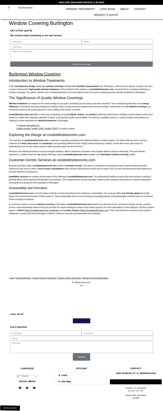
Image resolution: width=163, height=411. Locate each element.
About (124, 9)
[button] (13, 69)
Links (64, 375)
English (25, 376)
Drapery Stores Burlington (69, 278)
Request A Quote (106, 14)
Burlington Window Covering (35, 74)
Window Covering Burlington (95, 278)
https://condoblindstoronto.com (94, 210)
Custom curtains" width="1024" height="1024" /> (38, 128)
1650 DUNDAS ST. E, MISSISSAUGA (136, 373)
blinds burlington (23, 278)
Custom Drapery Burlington (44, 278)
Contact (140, 9)
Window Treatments (80, 9)
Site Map (66, 381)
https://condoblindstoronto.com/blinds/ (42, 210)
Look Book (107, 9)
